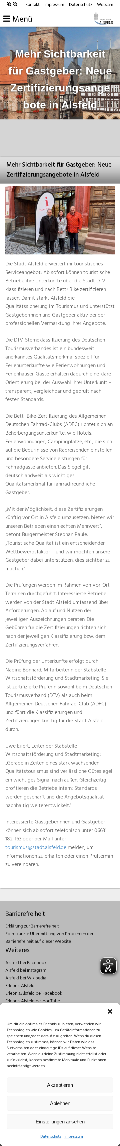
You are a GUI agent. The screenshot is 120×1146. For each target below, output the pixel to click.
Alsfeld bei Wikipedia (25, 978)
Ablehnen (60, 1103)
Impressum (73, 1136)
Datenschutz (50, 1136)
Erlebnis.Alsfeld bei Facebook (33, 993)
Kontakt (32, 4)
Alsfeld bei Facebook (25, 963)
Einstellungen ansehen (60, 1121)
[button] (110, 1011)
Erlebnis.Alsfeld (20, 986)
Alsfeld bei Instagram (25, 970)
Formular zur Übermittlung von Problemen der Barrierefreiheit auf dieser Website (49, 937)
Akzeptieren (60, 1085)
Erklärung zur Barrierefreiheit (32, 926)
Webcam (105, 4)
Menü (21, 19)
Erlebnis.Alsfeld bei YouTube (32, 1001)
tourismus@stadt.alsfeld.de (35, 847)
